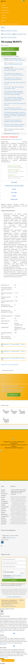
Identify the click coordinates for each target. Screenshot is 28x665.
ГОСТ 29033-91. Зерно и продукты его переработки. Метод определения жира (13, 120)
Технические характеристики (14, 185)
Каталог (4, 5)
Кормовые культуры (17, 64)
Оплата (14, 189)
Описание (14, 182)
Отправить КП (14, 394)
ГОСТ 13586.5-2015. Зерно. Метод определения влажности (15, 104)
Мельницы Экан (15, 133)
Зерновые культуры (8, 64)
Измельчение (10, 130)
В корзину (8, 53)
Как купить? (4, 493)
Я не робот (2, 663)
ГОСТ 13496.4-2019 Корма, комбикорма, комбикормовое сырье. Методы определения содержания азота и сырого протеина (14, 99)
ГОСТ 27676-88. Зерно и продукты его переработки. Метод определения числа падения (15, 108)
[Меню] (7, 1)
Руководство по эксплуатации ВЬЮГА (9, 364)
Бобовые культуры (18, 63)
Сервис (14, 196)
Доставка (14, 192)
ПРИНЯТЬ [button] (21, 600)
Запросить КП (10, 49)
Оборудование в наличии (8, 660)
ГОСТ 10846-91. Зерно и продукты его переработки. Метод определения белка (13, 78)
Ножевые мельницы (8, 60)
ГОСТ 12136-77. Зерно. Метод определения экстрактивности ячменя (14, 87)
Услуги (3, 15)
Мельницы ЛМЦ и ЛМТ (14, 58)
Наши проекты (5, 12)
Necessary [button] (2, 631)
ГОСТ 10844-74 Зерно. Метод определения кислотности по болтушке (13, 69)
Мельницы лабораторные (19, 60)
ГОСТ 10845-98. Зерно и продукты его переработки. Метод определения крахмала (14, 74)
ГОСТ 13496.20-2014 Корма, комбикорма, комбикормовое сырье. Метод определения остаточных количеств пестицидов (13, 93)
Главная (3, 490)
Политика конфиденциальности (14, 596)
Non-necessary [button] (3, 644)
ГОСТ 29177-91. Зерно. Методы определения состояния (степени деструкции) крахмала (14, 125)
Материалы (14, 199)
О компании (5, 7)
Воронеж (3, 20)
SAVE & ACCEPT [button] (4, 657)
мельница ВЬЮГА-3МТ (16, 139)
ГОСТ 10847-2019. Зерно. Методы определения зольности (14, 83)
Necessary (2, 635)
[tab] (14, 182)
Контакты (4, 17)
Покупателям (5, 10)
